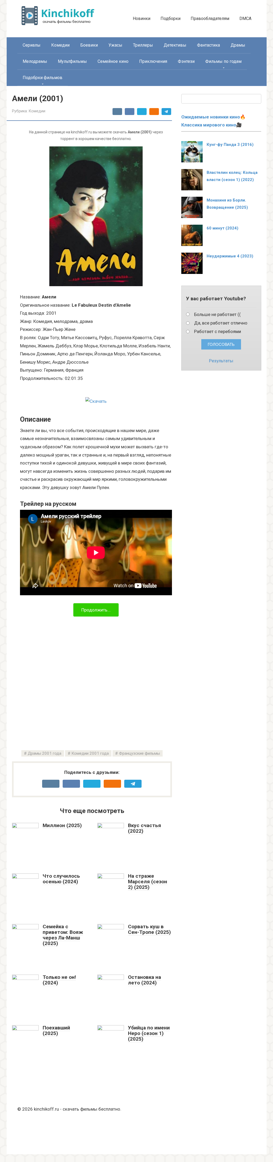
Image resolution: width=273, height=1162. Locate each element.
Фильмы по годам (223, 61)
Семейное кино (113, 61)
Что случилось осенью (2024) (61, 879)
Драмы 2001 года (44, 753)
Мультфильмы (72, 61)
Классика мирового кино (208, 125)
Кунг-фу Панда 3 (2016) (230, 144)
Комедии (60, 45)
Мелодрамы (35, 61)
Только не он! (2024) (59, 980)
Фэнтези (186, 61)
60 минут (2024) (222, 228)
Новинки (141, 18)
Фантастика (208, 45)
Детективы (175, 45)
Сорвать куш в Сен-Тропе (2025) (149, 929)
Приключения (153, 61)
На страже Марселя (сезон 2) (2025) (147, 881)
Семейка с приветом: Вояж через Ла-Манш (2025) (63, 934)
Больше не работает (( (217, 314)
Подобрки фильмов (42, 77)
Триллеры (143, 45)
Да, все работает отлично (220, 323)
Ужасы (115, 45)
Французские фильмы (139, 753)
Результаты (221, 360)
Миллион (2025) (62, 825)
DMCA (245, 18)
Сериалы (32, 45)
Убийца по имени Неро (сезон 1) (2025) (149, 1033)
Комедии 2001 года (90, 753)
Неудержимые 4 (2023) (230, 256)
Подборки (170, 18)
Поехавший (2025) (56, 1030)
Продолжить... (96, 610)
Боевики (89, 45)
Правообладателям (210, 18)
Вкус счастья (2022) (144, 828)
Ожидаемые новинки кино (210, 117)
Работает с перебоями (217, 331)
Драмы (238, 45)
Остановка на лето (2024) (144, 980)
